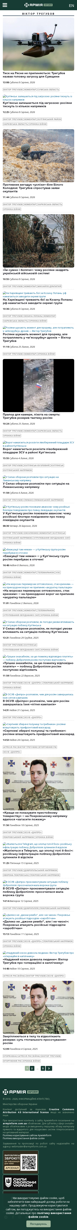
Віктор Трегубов (13, 89)
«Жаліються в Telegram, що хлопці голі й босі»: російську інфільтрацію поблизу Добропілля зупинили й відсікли (38, 854)
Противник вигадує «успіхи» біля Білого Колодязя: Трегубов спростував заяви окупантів (33, 188)
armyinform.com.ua (15, 1123)
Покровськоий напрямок (18, 837)
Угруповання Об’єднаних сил (52, 538)
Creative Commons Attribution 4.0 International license (38, 1111)
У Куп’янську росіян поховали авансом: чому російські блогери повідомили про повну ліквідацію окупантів (37, 517)
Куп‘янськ (57, 465)
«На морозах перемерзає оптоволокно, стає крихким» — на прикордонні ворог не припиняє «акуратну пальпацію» (38, 594)
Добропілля (31, 908)
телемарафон (46, 572)
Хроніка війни (38, 124)
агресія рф (9, 747)
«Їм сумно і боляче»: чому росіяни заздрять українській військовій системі (36, 271)
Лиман (28, 500)
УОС (58, 572)
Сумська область (48, 89)
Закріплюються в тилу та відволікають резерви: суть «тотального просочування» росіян (34, 1040)
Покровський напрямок (58, 683)
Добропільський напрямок (40, 870)
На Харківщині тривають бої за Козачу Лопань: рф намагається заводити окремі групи (38, 301)
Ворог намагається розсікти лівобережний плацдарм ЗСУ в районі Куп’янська (35, 450)
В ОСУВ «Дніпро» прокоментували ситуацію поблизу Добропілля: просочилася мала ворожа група (36, 892)
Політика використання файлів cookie (24, 1138)
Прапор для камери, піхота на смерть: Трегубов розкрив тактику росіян (31, 416)
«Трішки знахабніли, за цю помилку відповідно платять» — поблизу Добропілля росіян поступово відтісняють (38, 666)
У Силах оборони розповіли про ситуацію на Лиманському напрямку (36, 485)
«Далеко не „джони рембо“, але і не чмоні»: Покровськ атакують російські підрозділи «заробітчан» (36, 925)
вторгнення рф (47, 747)
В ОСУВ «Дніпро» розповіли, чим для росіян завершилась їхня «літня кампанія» (36, 702)
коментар (30, 89)
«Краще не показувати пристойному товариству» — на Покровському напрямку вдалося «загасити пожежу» (35, 816)
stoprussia (10, 1056)
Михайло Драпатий (49, 286)
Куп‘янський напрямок (17, 470)
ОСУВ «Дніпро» (33, 683)
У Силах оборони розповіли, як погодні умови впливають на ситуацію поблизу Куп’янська (37, 630)
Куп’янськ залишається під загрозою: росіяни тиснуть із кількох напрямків (37, 104)
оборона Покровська (16, 875)
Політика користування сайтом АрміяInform (27, 1135)
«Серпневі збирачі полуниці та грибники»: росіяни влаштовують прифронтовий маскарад (38, 732)
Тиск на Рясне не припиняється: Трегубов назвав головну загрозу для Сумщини (34, 75)
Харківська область (15, 124)
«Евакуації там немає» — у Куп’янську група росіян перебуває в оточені (36, 557)
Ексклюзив (31, 533)
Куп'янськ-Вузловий (37, 465)
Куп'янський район (49, 119)
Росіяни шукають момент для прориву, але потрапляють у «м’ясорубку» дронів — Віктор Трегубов (37, 337)
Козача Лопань (33, 316)
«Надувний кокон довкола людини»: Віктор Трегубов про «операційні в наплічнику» (35, 961)
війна (21, 976)
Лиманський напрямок (48, 500)
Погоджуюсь (38, 1223)
